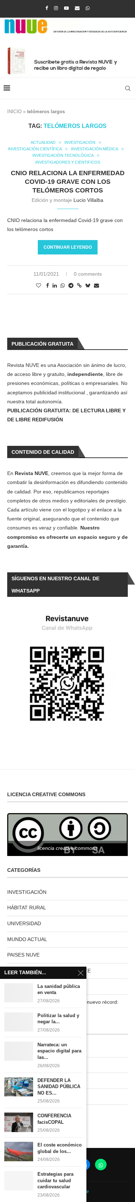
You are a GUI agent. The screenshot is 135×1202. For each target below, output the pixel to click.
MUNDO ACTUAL (27, 939)
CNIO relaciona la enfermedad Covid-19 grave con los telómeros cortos (68, 181)
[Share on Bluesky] (87, 285)
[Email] (77, 8)
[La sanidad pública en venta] (18, 992)
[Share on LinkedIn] (55, 285)
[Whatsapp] (88, 8)
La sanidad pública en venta (58, 989)
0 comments (88, 274)
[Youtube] (66, 8)
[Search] (127, 88)
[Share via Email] (96, 285)
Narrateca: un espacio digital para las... (59, 1051)
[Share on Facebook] (47, 285)
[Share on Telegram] (70, 285)
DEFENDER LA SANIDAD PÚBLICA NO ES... (58, 1087)
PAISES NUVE (23, 955)
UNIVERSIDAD (24, 923)
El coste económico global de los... (59, 1148)
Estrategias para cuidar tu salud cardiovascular (55, 1180)
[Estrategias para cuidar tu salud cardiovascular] (18, 1180)
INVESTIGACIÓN (26, 892)
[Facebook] (46, 8)
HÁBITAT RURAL (26, 907)
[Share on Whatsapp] (62, 285)
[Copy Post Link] (79, 285)
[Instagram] (56, 8)
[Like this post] (38, 285)
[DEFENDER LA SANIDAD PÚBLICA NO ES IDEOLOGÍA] (18, 1086)
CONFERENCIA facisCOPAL (54, 1119)
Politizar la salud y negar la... (58, 1019)
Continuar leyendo (68, 247)
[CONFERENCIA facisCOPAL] (18, 1122)
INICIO (14, 111)
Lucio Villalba (88, 200)
